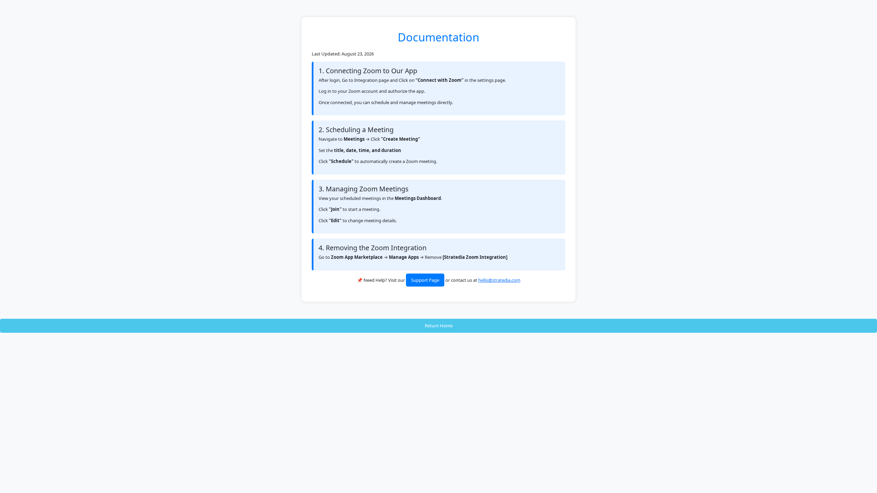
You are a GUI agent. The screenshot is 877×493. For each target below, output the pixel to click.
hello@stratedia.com (499, 280)
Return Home (439, 326)
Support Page (425, 280)
